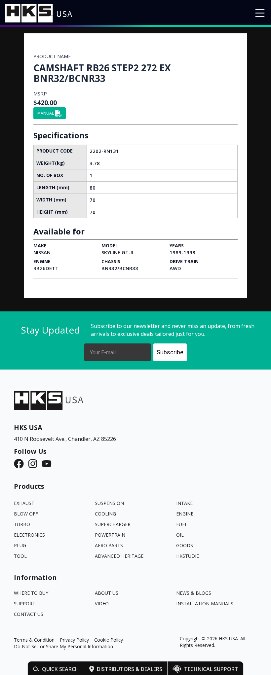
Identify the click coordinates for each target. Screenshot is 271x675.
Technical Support (211, 669)
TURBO (22, 524)
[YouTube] (49, 464)
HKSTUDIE (187, 556)
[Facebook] (21, 464)
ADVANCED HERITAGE (119, 556)
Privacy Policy (74, 640)
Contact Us (28, 614)
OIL (180, 535)
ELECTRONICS (29, 535)
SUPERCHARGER (113, 524)
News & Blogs (193, 593)
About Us (106, 593)
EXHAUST (24, 503)
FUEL (181, 524)
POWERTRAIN (110, 535)
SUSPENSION (109, 503)
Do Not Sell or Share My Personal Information (63, 646)
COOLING (105, 514)
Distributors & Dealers (129, 669)
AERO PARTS (109, 545)
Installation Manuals (204, 603)
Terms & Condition (34, 640)
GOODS (184, 545)
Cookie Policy (108, 640)
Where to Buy (31, 593)
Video (102, 603)
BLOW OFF (26, 514)
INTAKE (184, 503)
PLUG (20, 545)
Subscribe (170, 352)
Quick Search (60, 669)
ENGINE (184, 514)
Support (24, 603)
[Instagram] (35, 464)
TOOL (20, 556)
